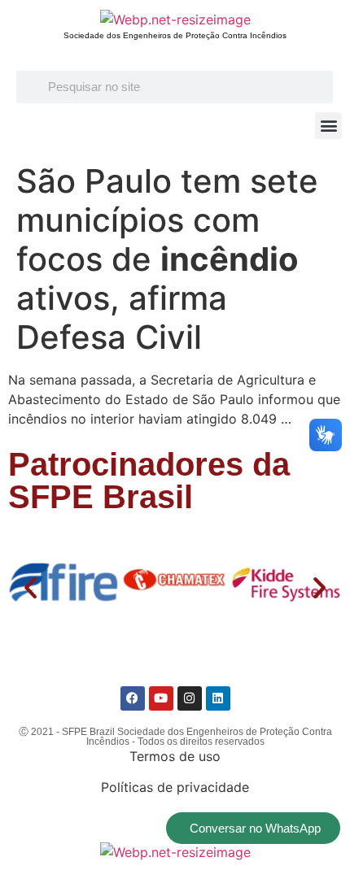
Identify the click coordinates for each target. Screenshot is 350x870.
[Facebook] (132, 698)
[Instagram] (189, 698)
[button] (328, 125)
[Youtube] (161, 698)
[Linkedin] (218, 698)
